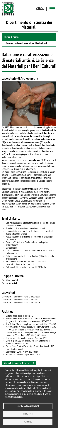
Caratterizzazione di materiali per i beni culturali (26, 43)
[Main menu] (52, 9)
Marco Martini (12, 280)
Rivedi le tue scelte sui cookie (28, 406)
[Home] (8, 9)
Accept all (28, 422)
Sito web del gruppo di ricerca (16, 363)
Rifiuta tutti (28, 414)
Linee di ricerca (11, 36)
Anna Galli (13, 283)
